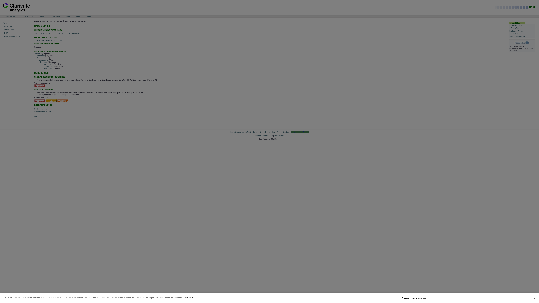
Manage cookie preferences (414, 298)
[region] (269, 298)
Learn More (189, 297)
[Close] (534, 298)
